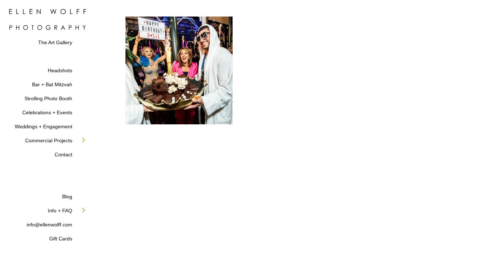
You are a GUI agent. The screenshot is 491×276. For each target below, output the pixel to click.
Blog (67, 196)
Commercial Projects (48, 140)
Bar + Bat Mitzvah (52, 84)
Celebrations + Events (47, 112)
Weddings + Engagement (43, 126)
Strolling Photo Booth (48, 98)
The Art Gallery (55, 42)
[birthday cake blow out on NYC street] (179, 70)
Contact (63, 154)
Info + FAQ (60, 210)
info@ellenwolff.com (49, 224)
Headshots (60, 70)
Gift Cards (60, 239)
